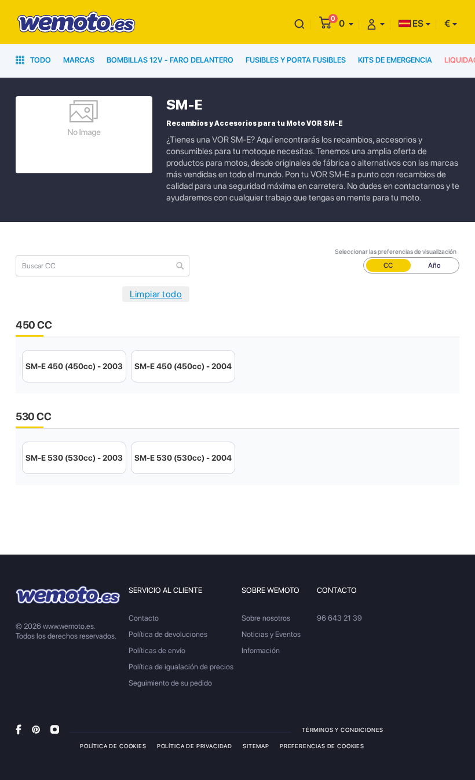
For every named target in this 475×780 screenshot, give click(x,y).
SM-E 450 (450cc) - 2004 (183, 366)
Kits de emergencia (395, 60)
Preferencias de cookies (322, 745)
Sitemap (256, 745)
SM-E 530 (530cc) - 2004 (183, 457)
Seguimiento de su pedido (170, 683)
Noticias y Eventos (271, 634)
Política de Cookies (113, 745)
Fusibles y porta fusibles (296, 60)
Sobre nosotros (266, 618)
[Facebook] (18, 729)
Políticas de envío (157, 650)
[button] (346, 23)
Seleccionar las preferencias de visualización (395, 252)
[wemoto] (68, 595)
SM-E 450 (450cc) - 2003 (74, 366)
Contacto (144, 618)
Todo (39, 60)
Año (434, 265)
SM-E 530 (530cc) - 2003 (74, 457)
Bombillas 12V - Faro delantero (170, 60)
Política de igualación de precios (181, 666)
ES (417, 23)
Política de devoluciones (168, 634)
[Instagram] (54, 729)
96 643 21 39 (339, 618)
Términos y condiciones (342, 729)
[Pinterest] (36, 729)
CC (388, 265)
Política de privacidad (194, 745)
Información (261, 650)
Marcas (78, 60)
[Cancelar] (299, 23)
